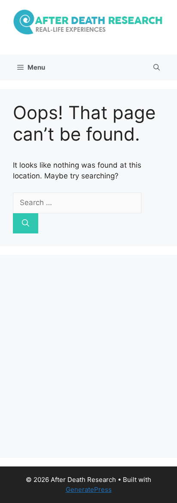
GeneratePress (89, 489)
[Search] (25, 223)
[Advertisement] (88, 356)
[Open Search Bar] (156, 67)
